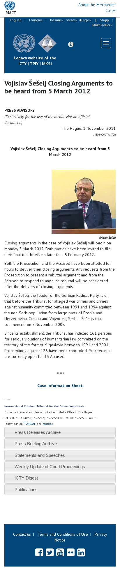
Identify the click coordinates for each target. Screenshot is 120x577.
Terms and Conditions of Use (63, 534)
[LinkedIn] (81, 552)
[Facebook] (39, 552)
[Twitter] (50, 552)
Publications (26, 489)
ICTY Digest (26, 477)
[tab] (60, 432)
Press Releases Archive (38, 432)
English (16, 20)
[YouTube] (60, 552)
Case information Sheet (60, 385)
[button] (71, 44)
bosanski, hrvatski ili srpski (71, 20)
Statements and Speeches (40, 455)
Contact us (22, 534)
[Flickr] (71, 552)
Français (36, 20)
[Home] (61, 39)
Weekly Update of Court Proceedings (50, 466)
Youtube (48, 424)
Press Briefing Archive (36, 443)
